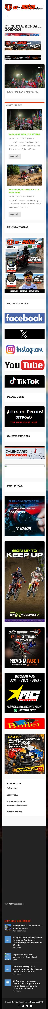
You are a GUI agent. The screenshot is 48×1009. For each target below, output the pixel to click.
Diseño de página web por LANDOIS (27, 1002)
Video (23, 931)
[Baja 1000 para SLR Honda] (24, 119)
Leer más (14, 156)
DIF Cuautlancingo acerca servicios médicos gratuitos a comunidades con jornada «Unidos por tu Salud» (26, 985)
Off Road (31, 138)
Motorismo (17, 948)
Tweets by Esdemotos (14, 903)
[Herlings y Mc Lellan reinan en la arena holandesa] (8, 927)
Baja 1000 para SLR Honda (23, 92)
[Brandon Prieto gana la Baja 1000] (24, 175)
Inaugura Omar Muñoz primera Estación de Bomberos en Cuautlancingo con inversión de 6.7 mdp (27, 941)
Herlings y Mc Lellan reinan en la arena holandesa (28, 926)
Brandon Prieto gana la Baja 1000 (24, 191)
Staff (13, 138)
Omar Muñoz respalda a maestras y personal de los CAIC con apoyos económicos (27, 969)
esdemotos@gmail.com (17, 805)
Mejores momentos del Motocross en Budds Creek (25, 955)
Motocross (17, 931)
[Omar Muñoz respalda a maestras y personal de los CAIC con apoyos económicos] (8, 968)
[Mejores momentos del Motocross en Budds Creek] (8, 956)
